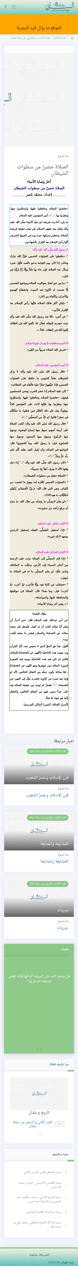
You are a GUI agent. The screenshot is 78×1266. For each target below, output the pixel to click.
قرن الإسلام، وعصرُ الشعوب (47, 795)
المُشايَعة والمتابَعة (54, 861)
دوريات (62, 928)
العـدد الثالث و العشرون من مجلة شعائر (47, 751)
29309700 (54, 1263)
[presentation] (40, 1050)
